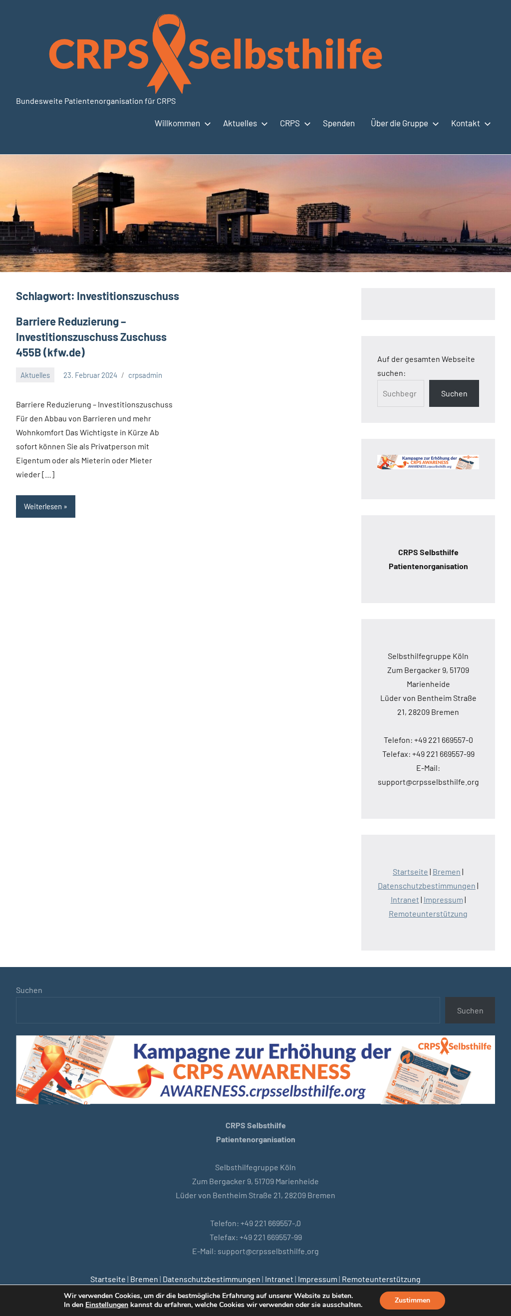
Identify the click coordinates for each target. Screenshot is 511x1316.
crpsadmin (145, 374)
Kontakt (465, 123)
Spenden (339, 123)
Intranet (405, 899)
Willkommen (177, 123)
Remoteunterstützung (428, 913)
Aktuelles (240, 123)
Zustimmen (412, 1300)
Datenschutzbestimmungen (427, 885)
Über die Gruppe (399, 123)
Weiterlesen (43, 506)
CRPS (290, 123)
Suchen (454, 393)
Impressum (443, 899)
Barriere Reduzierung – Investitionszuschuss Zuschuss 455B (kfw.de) (91, 336)
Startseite (410, 871)
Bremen (447, 871)
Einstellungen (106, 1305)
